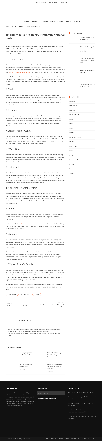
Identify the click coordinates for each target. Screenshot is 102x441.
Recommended (74, 160)
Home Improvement (57, 21)
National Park (13, 294)
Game (71, 128)
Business (26, 21)
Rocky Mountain (26, 294)
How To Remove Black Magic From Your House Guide (87, 61)
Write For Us (53, 2)
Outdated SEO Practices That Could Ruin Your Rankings (80, 404)
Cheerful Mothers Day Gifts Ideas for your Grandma (54, 355)
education (72, 110)
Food (71, 124)
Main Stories (73, 146)
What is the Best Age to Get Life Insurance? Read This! (87, 49)
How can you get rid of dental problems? (81, 392)
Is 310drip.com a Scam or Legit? (17, 306)
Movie (71, 151)
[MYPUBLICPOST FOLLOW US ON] (51, 404)
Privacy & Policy (64, 439)
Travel (45, 21)
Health (68, 21)
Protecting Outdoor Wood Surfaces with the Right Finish (82, 418)
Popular (71, 155)
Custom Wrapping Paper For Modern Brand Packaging (81, 398)
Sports (71, 164)
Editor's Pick (73, 106)
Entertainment (74, 115)
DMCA (93, 439)
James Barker (32, 42)
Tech (71, 169)
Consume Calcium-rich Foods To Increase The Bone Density (54, 366)
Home (36, 2)
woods (20, 224)
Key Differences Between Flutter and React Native (52, 306)
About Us (43, 2)
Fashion (71, 119)
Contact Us (63, 2)
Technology (35, 21)
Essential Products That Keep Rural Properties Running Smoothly (79, 411)
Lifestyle (77, 21)
